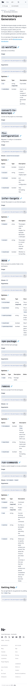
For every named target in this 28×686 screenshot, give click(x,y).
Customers (4, 658)
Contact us (18, 677)
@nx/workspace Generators (11, 12)
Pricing (17, 655)
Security (7, 640)
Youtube (3, 652)
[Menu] (25, 2)
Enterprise (3, 677)
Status (2, 640)
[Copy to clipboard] (24, 60)
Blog (2, 648)
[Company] (15, 685)
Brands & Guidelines (20, 673)
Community (4, 655)
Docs (7, 2)
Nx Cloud (3, 673)
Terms (16, 658)
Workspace (12, 10)
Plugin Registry (5, 661)
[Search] (18, 2)
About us (17, 667)
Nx (2, 670)
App (16, 648)
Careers (17, 670)
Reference (3, 10)
